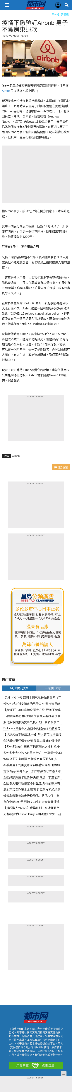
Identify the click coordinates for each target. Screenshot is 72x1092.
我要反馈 (62, 467)
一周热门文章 (53, 688)
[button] (67, 5)
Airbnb (6, 90)
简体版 (55, 14)
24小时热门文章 (19, 688)
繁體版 (65, 14)
